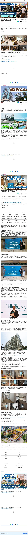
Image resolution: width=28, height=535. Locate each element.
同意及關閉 (25, 533)
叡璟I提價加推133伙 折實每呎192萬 (9, 202)
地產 (3, 18)
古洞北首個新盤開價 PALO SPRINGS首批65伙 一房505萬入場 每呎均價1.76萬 (14, 355)
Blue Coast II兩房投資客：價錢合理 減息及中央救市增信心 (9, 61)
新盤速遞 (5, 18)
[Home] (3, 0)
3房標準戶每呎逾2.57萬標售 (17, 202)
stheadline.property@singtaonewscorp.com (7, 139)
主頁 (1, 18)
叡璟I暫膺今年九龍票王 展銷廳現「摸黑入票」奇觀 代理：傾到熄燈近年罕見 (14, 417)
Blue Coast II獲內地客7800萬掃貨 (5, 59)
